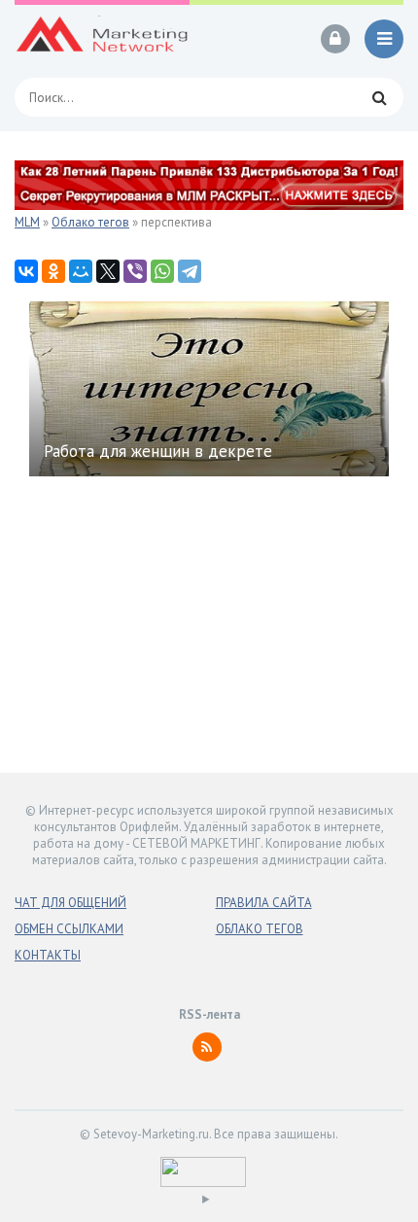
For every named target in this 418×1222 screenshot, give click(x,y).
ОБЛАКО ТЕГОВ (259, 929)
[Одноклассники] (53, 271)
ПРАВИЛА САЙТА (264, 902)
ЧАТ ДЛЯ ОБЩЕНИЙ (70, 902)
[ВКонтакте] (26, 271)
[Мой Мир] (80, 271)
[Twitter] (108, 271)
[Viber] (135, 271)
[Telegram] (189, 271)
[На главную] (102, 39)
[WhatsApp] (162, 271)
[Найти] (379, 97)
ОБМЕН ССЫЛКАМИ (69, 929)
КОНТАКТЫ (48, 955)
